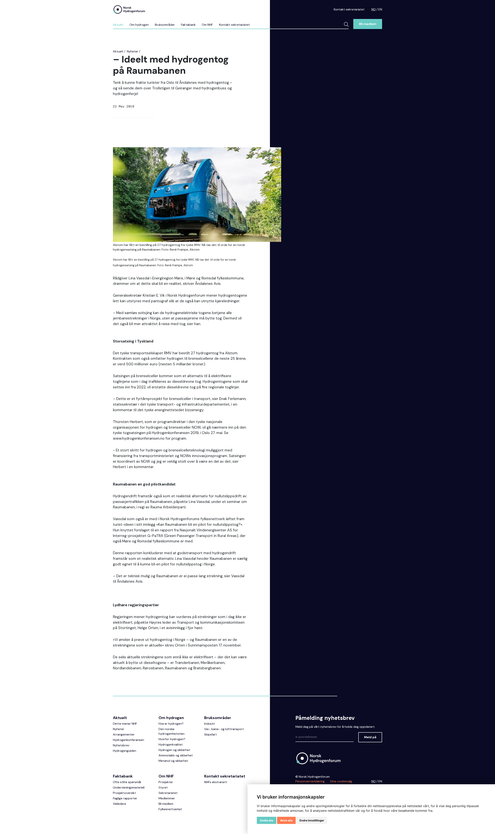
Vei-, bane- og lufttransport (224, 729)
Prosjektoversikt (124, 793)
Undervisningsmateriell (128, 787)
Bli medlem (367, 24)
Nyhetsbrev (121, 745)
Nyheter (132, 51)
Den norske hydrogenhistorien (171, 731)
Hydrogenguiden (124, 751)
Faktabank (188, 25)
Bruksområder (165, 25)
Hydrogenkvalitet (171, 744)
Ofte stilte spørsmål (127, 782)
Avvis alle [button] (286, 820)
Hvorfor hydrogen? (172, 739)
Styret (163, 787)
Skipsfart (210, 734)
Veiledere (119, 804)
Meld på (370, 737)
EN (380, 9)
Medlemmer (167, 798)
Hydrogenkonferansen (128, 740)
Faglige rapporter (125, 798)
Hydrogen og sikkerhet (174, 750)
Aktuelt (118, 25)
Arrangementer (124, 734)
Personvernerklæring (310, 781)
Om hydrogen (139, 25)
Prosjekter (166, 782)
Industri (209, 724)
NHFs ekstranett (215, 782)
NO (373, 9)
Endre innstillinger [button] (312, 820)
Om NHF (207, 25)
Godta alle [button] (266, 820)
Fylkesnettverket (170, 809)
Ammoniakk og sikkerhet (176, 755)
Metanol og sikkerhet (173, 761)
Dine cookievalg (341, 781)
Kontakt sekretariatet (349, 9)
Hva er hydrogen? (171, 724)
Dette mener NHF (125, 724)
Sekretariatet (168, 793)
